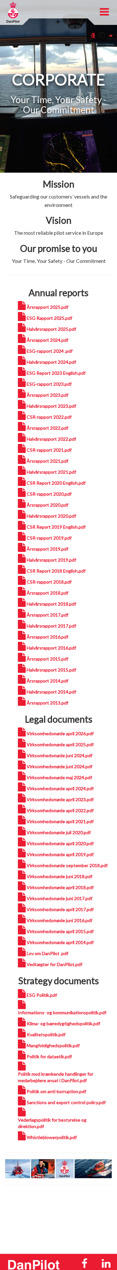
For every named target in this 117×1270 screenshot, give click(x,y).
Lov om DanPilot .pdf (47, 953)
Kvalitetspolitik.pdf (46, 1034)
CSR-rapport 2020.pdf (49, 494)
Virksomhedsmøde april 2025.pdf (60, 744)
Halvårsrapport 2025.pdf (51, 329)
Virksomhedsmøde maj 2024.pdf (59, 777)
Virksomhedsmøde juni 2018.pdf (59, 876)
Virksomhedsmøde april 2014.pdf (60, 942)
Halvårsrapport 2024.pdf (51, 362)
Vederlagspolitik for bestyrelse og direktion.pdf (52, 1123)
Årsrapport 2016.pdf (47, 637)
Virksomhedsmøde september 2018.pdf (67, 865)
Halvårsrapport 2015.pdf (51, 670)
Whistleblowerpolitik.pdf (52, 1137)
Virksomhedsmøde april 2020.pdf (60, 843)
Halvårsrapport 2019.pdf (51, 560)
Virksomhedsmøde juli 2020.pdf (59, 832)
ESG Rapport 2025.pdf (49, 318)
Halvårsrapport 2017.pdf (51, 626)
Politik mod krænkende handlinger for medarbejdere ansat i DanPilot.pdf (55, 1077)
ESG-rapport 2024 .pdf (49, 351)
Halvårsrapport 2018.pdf (51, 604)
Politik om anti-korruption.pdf (56, 1091)
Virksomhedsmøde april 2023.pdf (60, 799)
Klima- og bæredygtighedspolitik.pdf (63, 1023)
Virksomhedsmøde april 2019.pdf (60, 854)
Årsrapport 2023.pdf (47, 395)
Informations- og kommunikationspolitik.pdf (62, 1012)
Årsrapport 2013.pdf (47, 702)
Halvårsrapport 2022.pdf (51, 439)
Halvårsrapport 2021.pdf (51, 472)
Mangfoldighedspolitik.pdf (53, 1045)
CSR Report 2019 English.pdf (56, 527)
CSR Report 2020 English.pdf (56, 483)
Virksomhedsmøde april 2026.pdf (60, 733)
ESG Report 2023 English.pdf (56, 373)
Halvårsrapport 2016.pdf (51, 648)
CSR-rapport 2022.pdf (49, 417)
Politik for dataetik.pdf (49, 1056)
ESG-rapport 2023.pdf (49, 384)
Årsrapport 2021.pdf (47, 461)
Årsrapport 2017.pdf (47, 615)
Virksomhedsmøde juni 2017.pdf (59, 898)
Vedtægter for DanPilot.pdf (54, 964)
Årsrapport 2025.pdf (47, 307)
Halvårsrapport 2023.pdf (51, 406)
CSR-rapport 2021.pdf (49, 450)
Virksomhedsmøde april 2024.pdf (60, 788)
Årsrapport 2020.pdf (47, 505)
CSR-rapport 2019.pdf (49, 538)
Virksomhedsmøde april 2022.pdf (60, 810)
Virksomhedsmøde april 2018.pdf (60, 887)
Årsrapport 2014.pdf (47, 680)
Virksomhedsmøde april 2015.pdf (60, 931)
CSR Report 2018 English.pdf (56, 571)
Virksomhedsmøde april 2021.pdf (60, 821)
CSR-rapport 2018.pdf (49, 582)
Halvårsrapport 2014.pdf (51, 691)
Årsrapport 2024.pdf (47, 340)
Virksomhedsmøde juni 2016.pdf (59, 920)
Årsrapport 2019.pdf (47, 549)
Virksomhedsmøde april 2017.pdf (60, 909)
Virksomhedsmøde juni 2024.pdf (59, 755)
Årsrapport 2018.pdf (47, 593)
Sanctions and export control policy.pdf (66, 1102)
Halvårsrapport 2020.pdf (51, 516)
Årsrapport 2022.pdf (47, 428)
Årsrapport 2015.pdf (47, 659)
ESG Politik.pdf (42, 995)
